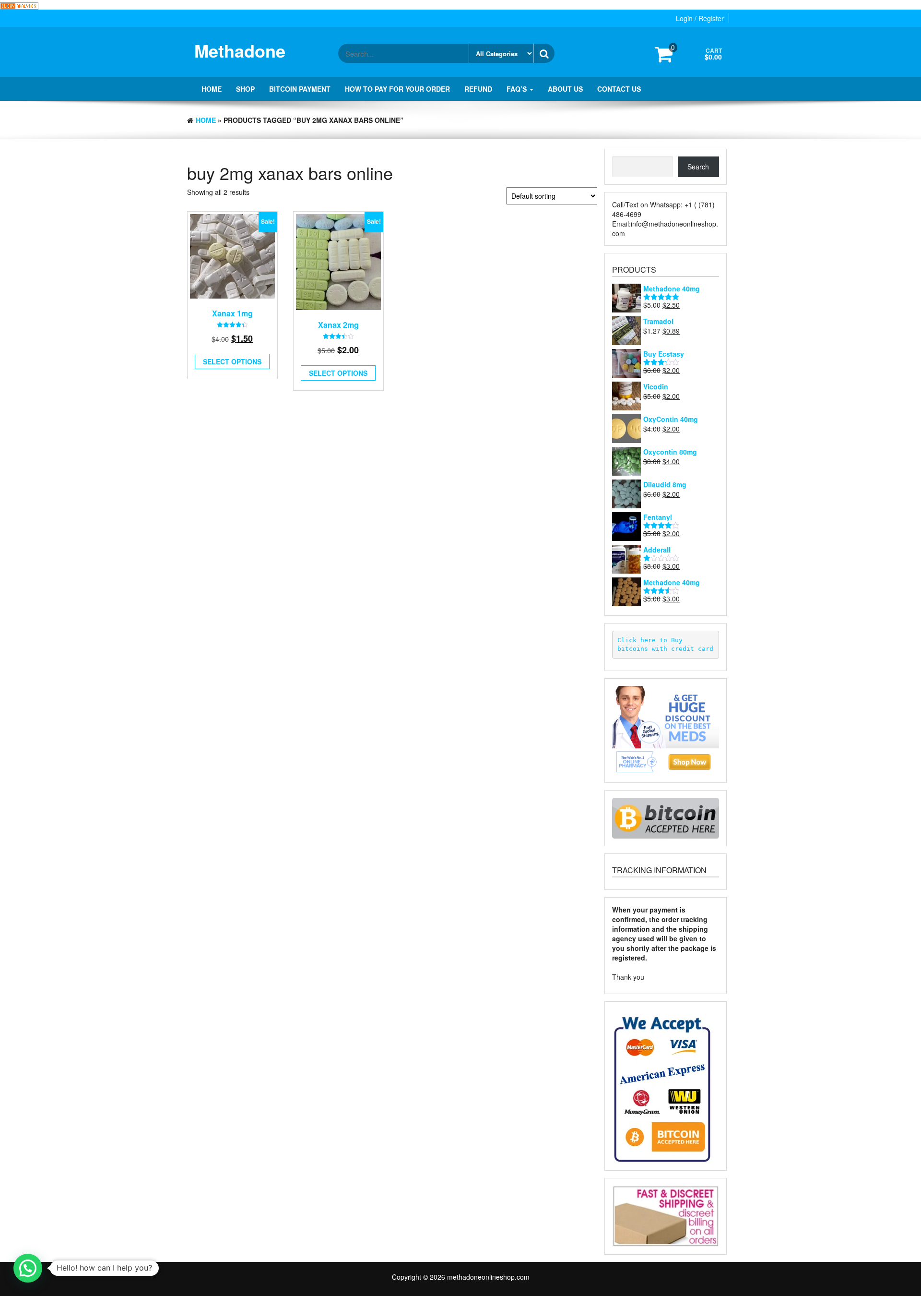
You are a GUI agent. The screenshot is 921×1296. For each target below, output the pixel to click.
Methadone (239, 50)
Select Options (232, 361)
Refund (478, 89)
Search (698, 166)
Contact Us (619, 89)
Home (211, 89)
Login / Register (700, 18)
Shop (245, 89)
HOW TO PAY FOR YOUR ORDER (397, 89)
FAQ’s (518, 89)
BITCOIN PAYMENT (300, 89)
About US (565, 89)
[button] (27, 1268)
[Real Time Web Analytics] (19, 5)
